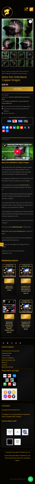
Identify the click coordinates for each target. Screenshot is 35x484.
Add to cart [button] (9, 280)
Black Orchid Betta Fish (11, 101)
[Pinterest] (16, 343)
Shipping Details (6, 353)
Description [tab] (5, 139)
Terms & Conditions (8, 358)
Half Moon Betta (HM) (12, 71)
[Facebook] (3, 343)
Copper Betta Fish (23, 101)
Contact (4, 365)
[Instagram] (11, 343)
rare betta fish (23, 185)
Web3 (9, 421)
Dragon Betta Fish (7, 103)
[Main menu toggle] (31, 9)
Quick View (9, 275)
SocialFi (14, 421)
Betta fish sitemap (7, 367)
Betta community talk (8, 360)
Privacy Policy (6, 355)
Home (3, 71)
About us (4, 362)
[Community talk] (20, 343)
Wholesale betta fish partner (10, 351)
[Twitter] (7, 343)
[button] (30, 21)
